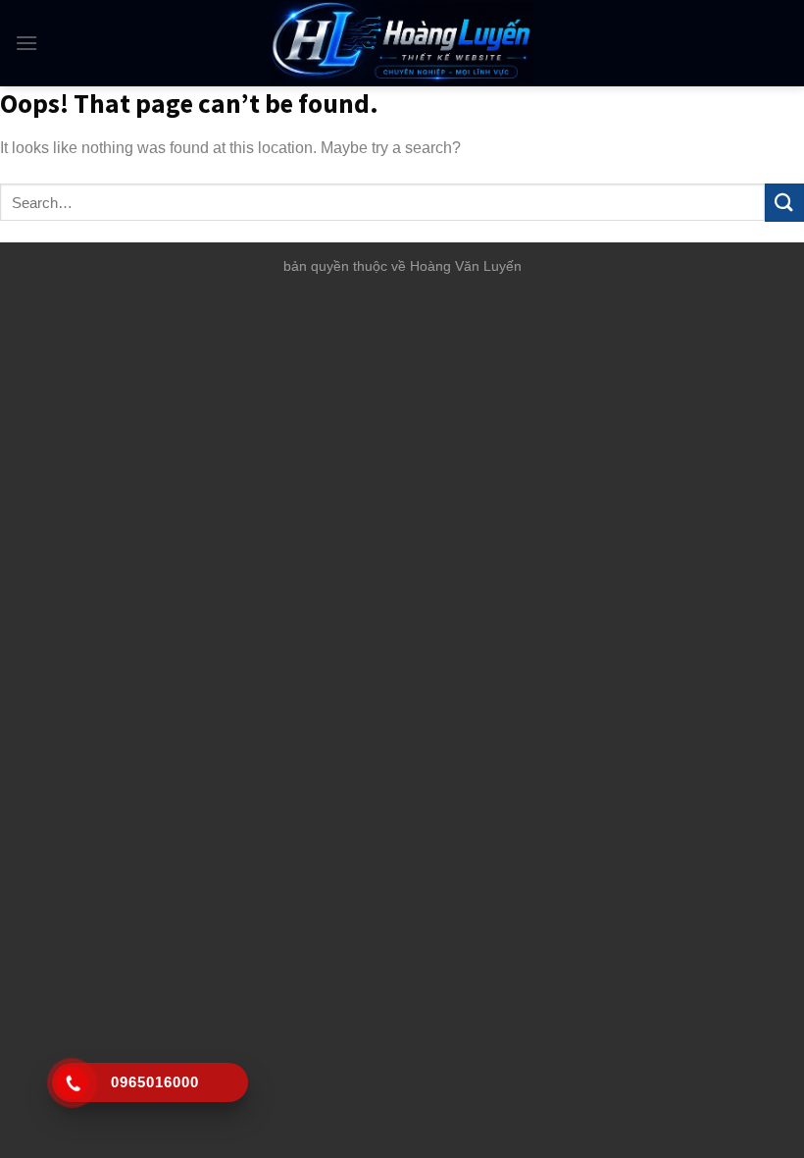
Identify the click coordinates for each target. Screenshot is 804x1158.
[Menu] (26, 43)
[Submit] (784, 203)
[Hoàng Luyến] (402, 43)
